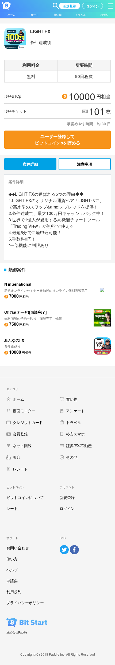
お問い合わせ (17, 547)
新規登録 (67, 497)
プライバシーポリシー (25, 602)
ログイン (67, 508)
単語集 (12, 580)
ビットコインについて (25, 497)
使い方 (12, 558)
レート (12, 508)
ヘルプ (12, 569)
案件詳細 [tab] (30, 164)
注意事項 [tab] (84, 164)
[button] (56, 6)
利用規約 (13, 591)
